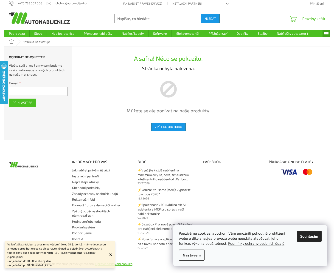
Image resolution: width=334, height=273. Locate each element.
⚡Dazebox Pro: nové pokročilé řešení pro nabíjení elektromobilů (165, 226)
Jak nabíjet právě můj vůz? (143, 3)
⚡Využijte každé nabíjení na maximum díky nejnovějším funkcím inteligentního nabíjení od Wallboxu (163, 174)
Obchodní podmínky (86, 188)
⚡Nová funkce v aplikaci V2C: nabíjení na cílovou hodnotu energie (165, 241)
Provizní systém (83, 227)
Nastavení (192, 255)
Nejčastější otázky (85, 182)
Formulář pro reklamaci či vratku (96, 205)
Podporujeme (82, 233)
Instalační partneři (187, 3)
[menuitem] (16, 33)
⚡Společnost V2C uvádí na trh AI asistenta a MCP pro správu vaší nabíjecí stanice (162, 209)
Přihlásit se (22, 103)
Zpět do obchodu (168, 127)
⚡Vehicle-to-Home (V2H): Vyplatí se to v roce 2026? (164, 192)
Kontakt (77, 239)
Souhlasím (309, 236)
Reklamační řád (83, 199)
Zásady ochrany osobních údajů (95, 194)
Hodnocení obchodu (86, 221)
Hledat (210, 18)
